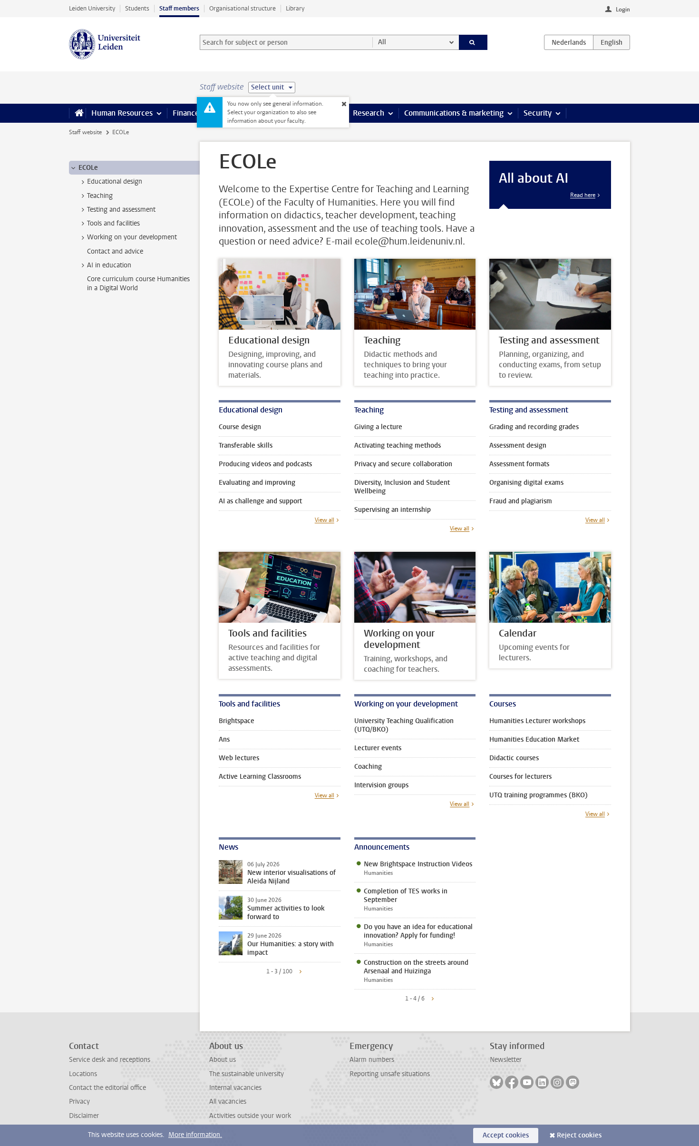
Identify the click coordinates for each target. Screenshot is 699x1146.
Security (538, 113)
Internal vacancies (235, 1087)
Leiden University (92, 8)
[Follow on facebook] (511, 1082)
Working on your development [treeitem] (132, 237)
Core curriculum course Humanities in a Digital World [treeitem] (138, 283)
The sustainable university (246, 1073)
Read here (582, 195)
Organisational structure (242, 8)
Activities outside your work (250, 1115)
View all (324, 520)
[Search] (473, 42)
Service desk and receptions (109, 1059)
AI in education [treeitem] (109, 265)
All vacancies (227, 1101)
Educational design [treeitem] (114, 181)
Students (137, 8)
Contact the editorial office (107, 1087)
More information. (195, 1134)
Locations (83, 1073)
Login (623, 9)
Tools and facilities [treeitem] (113, 223)
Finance (186, 113)
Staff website (85, 132)
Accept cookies (506, 1135)
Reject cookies (579, 1135)
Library (295, 8)
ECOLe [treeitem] (88, 167)
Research (368, 113)
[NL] (568, 42)
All (382, 42)
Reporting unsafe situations (390, 1073)
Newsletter (506, 1059)
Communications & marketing (454, 113)
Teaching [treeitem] (100, 195)
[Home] (77, 113)
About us (222, 1059)
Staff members (179, 8)
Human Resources (122, 113)
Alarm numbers (372, 1059)
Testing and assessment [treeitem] (121, 209)
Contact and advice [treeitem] (115, 251)
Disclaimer (84, 1115)
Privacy (79, 1101)
